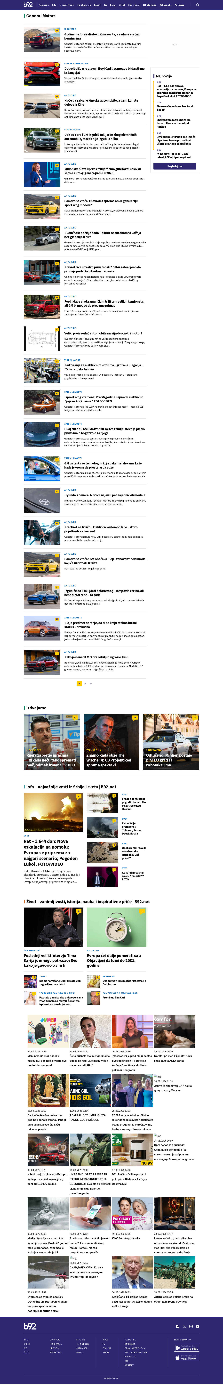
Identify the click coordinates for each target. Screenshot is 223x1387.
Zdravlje (55, 1339)
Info (26, 1339)
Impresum (130, 1344)
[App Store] (186, 1358)
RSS (126, 1361)
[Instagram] (191, 1326)
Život (27, 1352)
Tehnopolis (93, 750)
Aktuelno (70, 95)
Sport (27, 1344)
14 (57, 96)
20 (57, 329)
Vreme (106, 1352)
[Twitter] (184, 1326)
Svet (26, 835)
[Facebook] (177, 1326)
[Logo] (28, 5)
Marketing (130, 1339)
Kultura (54, 1348)
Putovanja (56, 1344)
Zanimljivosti (73, 391)
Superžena (56, 1352)
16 (57, 393)
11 (57, 297)
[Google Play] (186, 1348)
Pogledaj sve (174, 166)
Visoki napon (72, 129)
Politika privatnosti (136, 1352)
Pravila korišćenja (135, 1348)
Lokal (79, 1352)
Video (106, 1339)
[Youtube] (197, 1326)
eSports (80, 1339)
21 (57, 30)
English (107, 1348)
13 (57, 165)
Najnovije (44, 4)
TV (104, 1344)
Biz (25, 1348)
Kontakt (129, 1365)
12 (57, 619)
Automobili (82, 1348)
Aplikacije (130, 1356)
